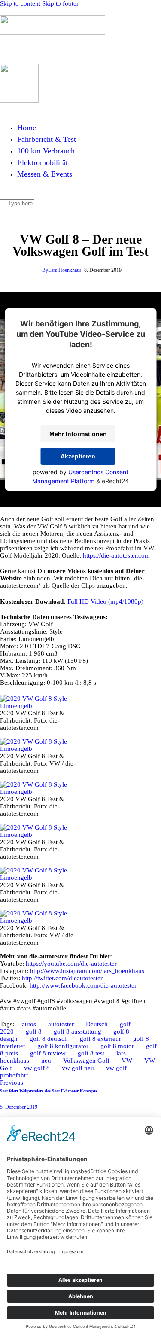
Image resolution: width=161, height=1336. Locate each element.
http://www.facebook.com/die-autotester (83, 985)
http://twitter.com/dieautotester (62, 978)
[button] (58, 48)
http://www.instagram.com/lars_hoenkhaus (87, 970)
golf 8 (34, 1031)
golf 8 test (91, 1053)
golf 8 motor (117, 1046)
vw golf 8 (37, 1068)
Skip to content (20, 3)
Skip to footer (60, 3)
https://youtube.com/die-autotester (71, 963)
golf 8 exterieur (100, 1038)
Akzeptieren (78, 456)
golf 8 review (48, 1053)
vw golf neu (78, 1068)
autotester (61, 1024)
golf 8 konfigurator (62, 1046)
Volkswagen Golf (86, 1060)
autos (29, 1024)
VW (127, 1060)
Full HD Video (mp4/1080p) (105, 601)
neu (46, 1060)
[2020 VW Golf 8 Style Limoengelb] (40, 705)
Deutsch (97, 1024)
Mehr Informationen (78, 433)
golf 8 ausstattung (77, 1031)
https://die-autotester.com (116, 555)
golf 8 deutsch (49, 1038)
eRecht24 (115, 481)
